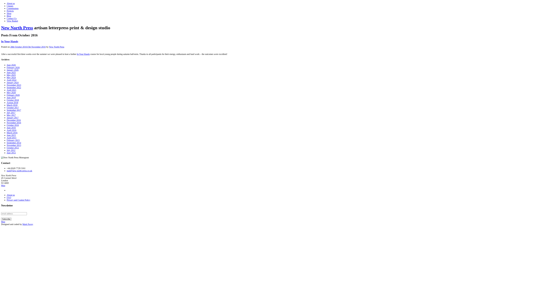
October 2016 (13, 125)
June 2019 (11, 97)
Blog (9, 16)
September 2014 (14, 143)
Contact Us (12, 18)
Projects (10, 11)
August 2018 (12, 102)
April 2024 (11, 80)
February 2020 (13, 95)
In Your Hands (9, 41)
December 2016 (14, 120)
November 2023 (14, 85)
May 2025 (11, 75)
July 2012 (11, 150)
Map (3, 185)
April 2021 (11, 90)
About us (11, 3)
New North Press (17, 27)
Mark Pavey (27, 224)
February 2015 (13, 140)
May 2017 (11, 115)
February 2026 (13, 67)
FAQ (9, 197)
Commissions (13, 8)
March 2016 (12, 133)
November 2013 (14, 145)
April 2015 (11, 138)
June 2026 (11, 65)
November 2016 (14, 123)
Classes (10, 6)
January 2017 (13, 117)
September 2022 (14, 87)
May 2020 (11, 92)
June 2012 (11, 153)
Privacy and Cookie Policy (18, 200)
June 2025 (11, 72)
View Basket (12, 21)
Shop (9, 13)
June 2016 (11, 128)
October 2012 (13, 148)
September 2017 (14, 110)
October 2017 (13, 107)
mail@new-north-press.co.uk (19, 171)
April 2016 (11, 130)
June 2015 (11, 135)
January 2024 (13, 82)
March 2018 (12, 105)
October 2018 (13, 100)
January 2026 (13, 70)
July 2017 (11, 112)
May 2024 (11, 77)
